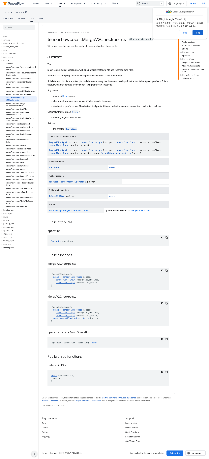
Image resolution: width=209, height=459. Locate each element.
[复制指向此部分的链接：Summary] (65, 57)
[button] (18, 40)
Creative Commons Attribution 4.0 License (119, 398)
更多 (114, 3)
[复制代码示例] (166, 237)
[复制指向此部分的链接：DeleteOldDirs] (69, 365)
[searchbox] (19, 27)
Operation (71, 129)
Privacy (53, 453)
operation (54, 167)
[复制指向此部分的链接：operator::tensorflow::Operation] (93, 332)
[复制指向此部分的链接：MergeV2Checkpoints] (79, 264)
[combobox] (150, 3)
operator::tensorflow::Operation (67, 181)
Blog (44, 423)
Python (21, 18)
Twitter (45, 432)
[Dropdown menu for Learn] (52, 3)
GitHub (193, 3)
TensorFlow (52, 32)
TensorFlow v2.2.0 (15, 12)
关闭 (185, 33)
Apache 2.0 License (50, 401)
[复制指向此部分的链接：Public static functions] (84, 357)
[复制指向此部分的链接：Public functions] (75, 255)
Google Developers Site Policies (88, 401)
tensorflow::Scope (91, 142)
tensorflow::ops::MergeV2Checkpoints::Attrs (68, 210)
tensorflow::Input (126, 142)
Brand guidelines (132, 437)
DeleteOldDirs (56, 196)
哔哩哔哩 (46, 437)
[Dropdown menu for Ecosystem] (85, 3)
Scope (65, 96)
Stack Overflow (132, 432)
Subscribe (175, 453)
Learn (46, 3)
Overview (8, 18)
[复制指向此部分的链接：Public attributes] (75, 222)
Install (36, 3)
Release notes (131, 428)
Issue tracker (131, 423)
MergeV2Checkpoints (60, 142)
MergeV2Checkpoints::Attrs (116, 153)
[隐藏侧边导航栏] (34, 454)
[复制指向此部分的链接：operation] (63, 231)
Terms (44, 453)
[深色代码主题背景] (162, 237)
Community (97, 3)
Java (41, 18)
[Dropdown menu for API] (65, 3)
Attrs (75, 112)
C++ (32, 18)
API (60, 3)
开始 (198, 32)
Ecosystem (76, 3)
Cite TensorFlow (132, 441)
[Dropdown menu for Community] (106, 3)
